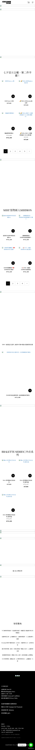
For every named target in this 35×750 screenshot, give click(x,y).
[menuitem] (6, 151)
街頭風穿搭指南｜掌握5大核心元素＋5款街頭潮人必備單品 (17, 655)
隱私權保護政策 (5, 698)
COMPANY (4, 686)
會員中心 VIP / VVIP (6, 694)
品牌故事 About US (6, 689)
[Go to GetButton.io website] (31, 748)
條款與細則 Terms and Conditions (10, 696)
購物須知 (3, 691)
